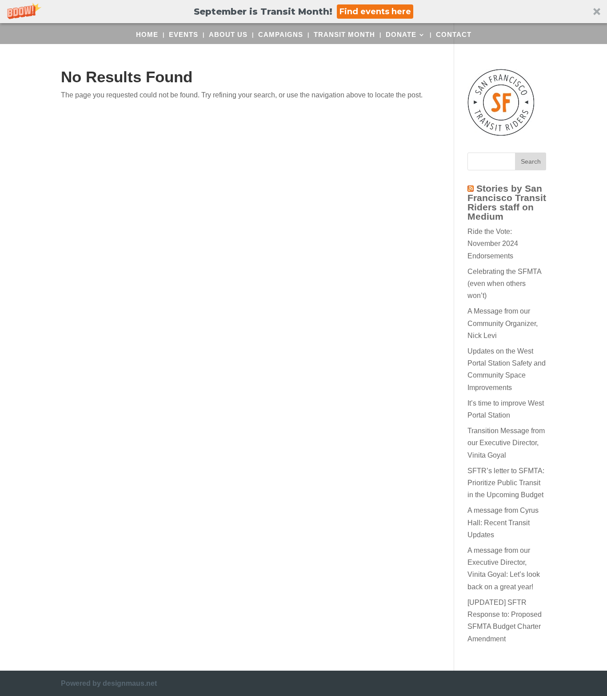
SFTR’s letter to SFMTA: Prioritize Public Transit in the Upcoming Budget (505, 483)
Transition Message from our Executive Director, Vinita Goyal (506, 443)
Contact (453, 35)
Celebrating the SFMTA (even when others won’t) (504, 283)
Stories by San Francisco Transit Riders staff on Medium (506, 202)
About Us (228, 35)
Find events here (375, 11)
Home (147, 35)
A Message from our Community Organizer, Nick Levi (502, 323)
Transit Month (344, 35)
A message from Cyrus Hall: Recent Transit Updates (503, 522)
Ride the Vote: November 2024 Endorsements (492, 243)
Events (183, 35)
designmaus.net (130, 683)
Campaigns (280, 35)
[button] (303, 11)
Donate (401, 35)
